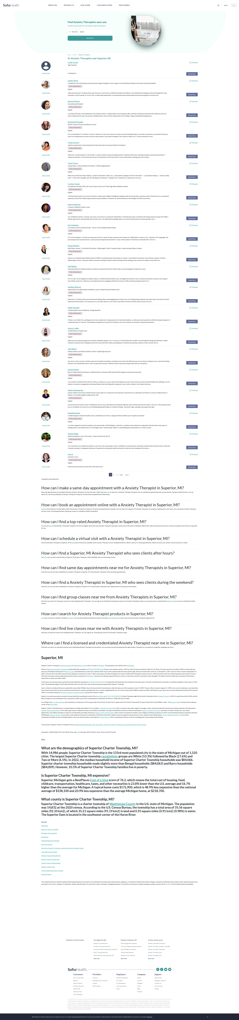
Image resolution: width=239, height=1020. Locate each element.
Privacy (157, 989)
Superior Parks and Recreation (104, 713)
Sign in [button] (226, 5)
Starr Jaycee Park (97, 724)
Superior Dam (175, 702)
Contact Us (158, 983)
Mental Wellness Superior (128, 949)
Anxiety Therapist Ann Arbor (156, 943)
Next (121, 474)
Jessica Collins (73, 328)
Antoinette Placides (75, 122)
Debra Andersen (74, 205)
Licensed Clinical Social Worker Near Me (105, 949)
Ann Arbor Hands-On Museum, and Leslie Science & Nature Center (125, 724)
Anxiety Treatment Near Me (102, 946)
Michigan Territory (163, 696)
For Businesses (120, 983)
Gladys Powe (73, 81)
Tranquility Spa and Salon (108, 708)
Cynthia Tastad (74, 184)
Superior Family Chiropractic (151, 710)
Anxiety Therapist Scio (155, 955)
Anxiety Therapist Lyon (155, 952)
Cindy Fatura (73, 163)
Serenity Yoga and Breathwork (51, 710)
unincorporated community (58, 669)
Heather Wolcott (74, 287)
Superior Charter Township (49, 829)
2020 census (130, 665)
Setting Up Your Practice (100, 980)
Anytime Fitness (105, 717)
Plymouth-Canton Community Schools (72, 692)
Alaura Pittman (74, 101)
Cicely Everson (73, 143)
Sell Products (97, 986)
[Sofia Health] (11, 5)
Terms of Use (159, 986)
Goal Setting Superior (127, 952)
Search (90, 38)
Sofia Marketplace (113, 618)
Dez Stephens (73, 225)
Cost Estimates (77, 994)
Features (95, 978)
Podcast (139, 991)
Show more (97, 958)
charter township (66, 665)
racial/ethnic (109, 756)
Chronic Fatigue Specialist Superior (131, 946)
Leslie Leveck (73, 62)
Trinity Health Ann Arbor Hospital (174, 715)
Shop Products (77, 983)
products (71, 618)
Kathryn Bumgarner (75, 390)
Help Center (158, 978)
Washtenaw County (80, 665)
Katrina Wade (73, 434)
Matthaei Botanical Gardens (82, 724)
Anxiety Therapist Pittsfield (156, 949)
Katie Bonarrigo (74, 413)
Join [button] (233, 5)
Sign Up (75, 980)
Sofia (107, 492)
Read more (149, 1017)
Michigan (101, 665)
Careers (139, 980)
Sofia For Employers (122, 978)
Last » (127, 474)
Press (139, 986)
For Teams (119, 980)
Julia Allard (72, 349)
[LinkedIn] (169, 969)
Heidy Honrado (73, 308)
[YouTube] (165, 969)
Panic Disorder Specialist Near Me (104, 955)
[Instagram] (157, 969)
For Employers (104, 5)
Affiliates (140, 983)
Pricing (95, 983)
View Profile (46, 73)
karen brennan (73, 370)
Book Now (191, 74)
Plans (118, 989)
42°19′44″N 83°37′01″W (96, 682)
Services (52, 5)
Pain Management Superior (129, 943)
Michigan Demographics (49, 833)
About (139, 978)
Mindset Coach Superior (128, 955)
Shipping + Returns (160, 980)
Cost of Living (99, 780)
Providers (124, 5)
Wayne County (69, 671)
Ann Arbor (90, 676)
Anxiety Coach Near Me (101, 943)
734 (78, 732)
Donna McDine (73, 246)
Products (69, 5)
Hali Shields (72, 266)
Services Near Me (78, 986)
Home (69, 55)
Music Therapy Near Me (101, 952)
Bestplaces (44, 837)
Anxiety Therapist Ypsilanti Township (159, 946)
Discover (85, 5)
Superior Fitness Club (56, 715)
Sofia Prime (171, 601)
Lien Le (70, 454)
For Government (121, 986)
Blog (138, 989)
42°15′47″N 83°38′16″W (113, 696)
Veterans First (77, 991)
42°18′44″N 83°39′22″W (95, 669)
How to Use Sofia (78, 978)
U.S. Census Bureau (58, 702)
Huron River (100, 696)
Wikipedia (44, 826)
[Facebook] (161, 969)
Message (195, 62)
